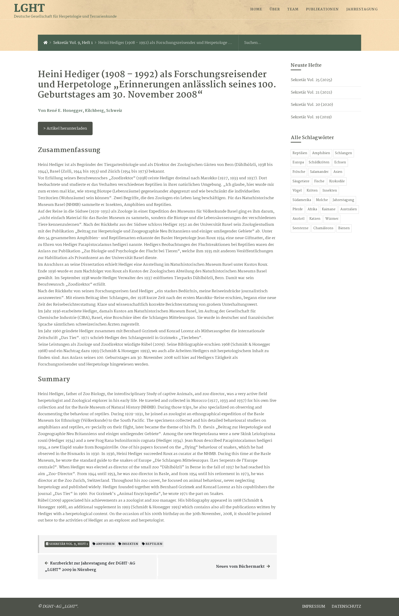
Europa (298, 162)
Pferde (298, 209)
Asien (337, 172)
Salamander (319, 172)
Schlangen (343, 153)
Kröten (312, 190)
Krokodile (337, 181)
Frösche (299, 172)
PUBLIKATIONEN (322, 9)
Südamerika (302, 200)
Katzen (314, 219)
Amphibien (321, 153)
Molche (322, 200)
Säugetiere (301, 181)
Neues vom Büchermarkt (240, 567)
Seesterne (300, 228)
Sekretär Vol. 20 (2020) (312, 105)
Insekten (330, 190)
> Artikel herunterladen (65, 128)
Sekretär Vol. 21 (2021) (311, 92)
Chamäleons (323, 228)
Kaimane (329, 209)
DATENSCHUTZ (346, 607)
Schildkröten (319, 162)
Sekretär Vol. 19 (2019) (311, 117)
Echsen (340, 162)
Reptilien (300, 153)
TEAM (293, 9)
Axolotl (299, 219)
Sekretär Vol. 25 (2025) (311, 80)
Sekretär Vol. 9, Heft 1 (73, 43)
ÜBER (275, 9)
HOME (256, 9)
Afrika (312, 209)
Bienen (344, 228)
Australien (348, 209)
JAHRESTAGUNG (362, 9)
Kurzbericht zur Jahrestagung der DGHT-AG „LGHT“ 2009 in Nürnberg (90, 566)
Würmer (332, 219)
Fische (319, 181)
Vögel (297, 190)
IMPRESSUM (313, 607)
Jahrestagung (343, 200)
